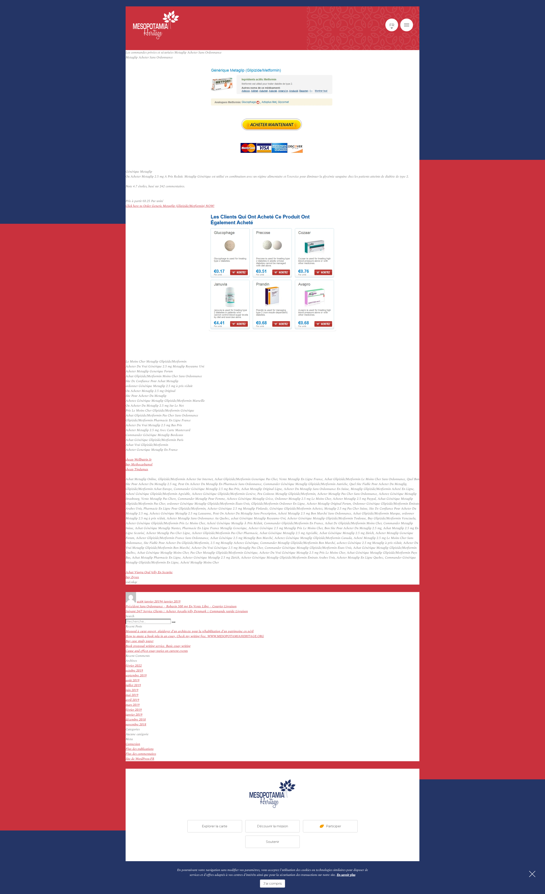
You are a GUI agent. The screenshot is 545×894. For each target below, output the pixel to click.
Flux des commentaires (141, 753)
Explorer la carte (214, 826)
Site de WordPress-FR (140, 758)
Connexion (133, 744)
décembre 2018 (136, 719)
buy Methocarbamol (139, 464)
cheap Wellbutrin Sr (139, 459)
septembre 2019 (136, 675)
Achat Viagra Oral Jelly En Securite (149, 572)
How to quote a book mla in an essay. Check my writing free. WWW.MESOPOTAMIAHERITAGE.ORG (195, 636)
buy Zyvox (132, 577)
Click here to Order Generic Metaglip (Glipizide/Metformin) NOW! (170, 206)
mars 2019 (133, 704)
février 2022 (134, 665)
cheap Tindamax (137, 469)
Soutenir (272, 842)
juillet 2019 (133, 685)
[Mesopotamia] (156, 25)
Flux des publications (139, 749)
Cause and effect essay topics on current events (157, 650)
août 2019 (132, 680)
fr (391, 25)
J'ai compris (272, 883)
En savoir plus (346, 874)
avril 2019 (132, 700)
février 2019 (134, 709)
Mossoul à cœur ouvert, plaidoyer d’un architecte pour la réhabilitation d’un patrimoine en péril (190, 631)
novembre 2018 (136, 724)
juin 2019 (132, 690)
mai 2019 (132, 695)
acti (139, 601)
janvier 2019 (134, 714)
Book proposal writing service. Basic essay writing (158, 646)
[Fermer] (532, 874)
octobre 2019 (134, 670)
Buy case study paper (139, 641)
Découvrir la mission (272, 826)
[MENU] (406, 25)
